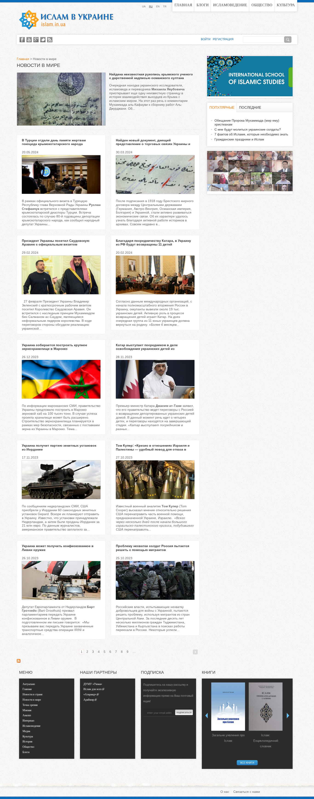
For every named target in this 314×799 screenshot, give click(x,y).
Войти (206, 39)
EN (158, 6)
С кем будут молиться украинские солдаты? (247, 129)
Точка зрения (30, 705)
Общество (261, 5)
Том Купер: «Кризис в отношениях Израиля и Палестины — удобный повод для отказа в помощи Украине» (153, 449)
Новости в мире (32, 699)
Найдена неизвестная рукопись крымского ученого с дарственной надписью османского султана (151, 76)
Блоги (203, 5)
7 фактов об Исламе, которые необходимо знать (251, 134)
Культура (286, 5)
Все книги (247, 762)
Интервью (28, 720)
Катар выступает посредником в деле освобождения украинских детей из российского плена (147, 349)
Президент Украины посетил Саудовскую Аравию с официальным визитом (55, 242)
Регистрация (223, 39)
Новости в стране (33, 694)
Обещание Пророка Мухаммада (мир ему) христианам (246, 122)
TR (164, 6)
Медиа (26, 731)
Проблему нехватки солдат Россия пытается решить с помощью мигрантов (152, 548)
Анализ (27, 715)
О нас (224, 791)
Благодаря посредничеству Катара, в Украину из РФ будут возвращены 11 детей (153, 242)
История (27, 741)
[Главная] (66, 20)
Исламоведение (230, 5)
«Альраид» (89, 694)
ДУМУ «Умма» (92, 684)
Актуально (29, 684)
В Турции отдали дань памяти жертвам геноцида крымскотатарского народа (54, 142)
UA (144, 6)
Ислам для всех (92, 689)
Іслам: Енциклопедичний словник (265, 740)
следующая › (195, 652)
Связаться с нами (246, 791)
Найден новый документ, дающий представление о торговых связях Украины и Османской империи (153, 144)
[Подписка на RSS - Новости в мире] (18, 661)
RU (151, 6)
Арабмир (88, 699)
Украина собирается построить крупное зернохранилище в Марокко (54, 347)
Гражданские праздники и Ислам (239, 139)
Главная (183, 5)
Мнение (27, 710)
